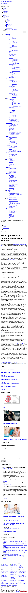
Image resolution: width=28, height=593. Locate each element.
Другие (14, 116)
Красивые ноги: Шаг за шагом (9, 379)
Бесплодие (14, 62)
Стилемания (12, 142)
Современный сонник (11, 29)
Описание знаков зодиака (15, 194)
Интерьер (11, 99)
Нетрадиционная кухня (15, 132)
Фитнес (11, 76)
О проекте (8, 208)
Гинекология (15, 59)
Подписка (11, 210)
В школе (14, 97)
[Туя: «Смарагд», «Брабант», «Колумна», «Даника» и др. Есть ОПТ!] (10, 555)
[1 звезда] (3, 363)
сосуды (13, 362)
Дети (4, 15)
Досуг (7, 19)
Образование (12, 168)
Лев (4, 407)
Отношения (12, 155)
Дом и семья (12, 202)
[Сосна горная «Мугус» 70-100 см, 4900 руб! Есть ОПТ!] (14, 543)
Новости (8, 25)
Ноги (10, 47)
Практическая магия (14, 121)
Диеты (13, 73)
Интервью (11, 185)
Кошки (13, 114)
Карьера (8, 22)
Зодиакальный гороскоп (15, 191)
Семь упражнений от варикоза (8, 386)
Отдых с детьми (13, 146)
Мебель (14, 102)
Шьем (13, 108)
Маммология (15, 60)
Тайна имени (12, 197)
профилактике (11, 259)
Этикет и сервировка (14, 134)
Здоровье (5, 11)
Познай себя (12, 206)
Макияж (14, 38)
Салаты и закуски (13, 124)
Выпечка (11, 128)
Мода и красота (13, 199)
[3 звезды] (13, 363)
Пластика (11, 55)
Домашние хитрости (14, 119)
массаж (2, 362)
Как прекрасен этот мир (15, 151)
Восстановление (16, 71)
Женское (11, 58)
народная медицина (19, 343)
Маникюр (14, 46)
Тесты (7, 21)
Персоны (11, 189)
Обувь (10, 140)
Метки (10, 214)
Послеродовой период (17, 69)
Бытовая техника (16, 103)
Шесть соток (12, 117)
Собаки (14, 115)
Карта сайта (12, 212)
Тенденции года (13, 137)
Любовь (5, 12)
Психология (6, 16)
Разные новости (13, 180)
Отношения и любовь (14, 203)
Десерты (11, 130)
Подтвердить (24, 591)
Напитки (11, 129)
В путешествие (13, 150)
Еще (4, 17)
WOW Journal (4, 3)
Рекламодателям (13, 217)
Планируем (15, 65)
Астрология (9, 28)
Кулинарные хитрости (14, 133)
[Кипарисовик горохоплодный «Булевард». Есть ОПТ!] (15, 549)
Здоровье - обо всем (14, 77)
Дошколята (12, 86)
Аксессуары (15, 104)
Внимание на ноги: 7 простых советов (10, 372)
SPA (10, 52)
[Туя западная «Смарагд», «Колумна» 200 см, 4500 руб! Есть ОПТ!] (10, 539)
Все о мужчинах (13, 154)
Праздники (12, 147)
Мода (4, 8)
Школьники (12, 93)
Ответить (5, 481)
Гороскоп (8, 190)
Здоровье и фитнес (13, 201)
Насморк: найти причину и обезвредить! (13, 516)
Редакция (9, 585)
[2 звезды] (8, 363)
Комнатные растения (17, 106)
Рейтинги (11, 188)
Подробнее (17, 591)
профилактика (7, 362)
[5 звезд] (24, 363)
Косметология (12, 54)
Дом (4, 13)
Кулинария (9, 26)
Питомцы (11, 112)
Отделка (14, 101)
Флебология (15, 50)
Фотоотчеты (12, 186)
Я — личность (12, 165)
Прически (14, 42)
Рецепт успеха (12, 172)
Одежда (11, 138)
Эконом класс (12, 120)
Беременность (12, 64)
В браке (11, 158)
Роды (13, 68)
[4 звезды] (19, 363)
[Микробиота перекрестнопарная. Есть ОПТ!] (12, 552)
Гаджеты (11, 175)
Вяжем (13, 110)
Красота (5, 9)
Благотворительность (14, 178)
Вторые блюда (12, 127)
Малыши (11, 80)
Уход (13, 37)
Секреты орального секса (10, 423)
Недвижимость (13, 177)
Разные (11, 207)
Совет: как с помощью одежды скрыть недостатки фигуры (13, 524)
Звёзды (8, 20)
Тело (10, 51)
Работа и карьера (13, 204)
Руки (10, 43)
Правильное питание (17, 75)
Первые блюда (12, 125)
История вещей (13, 143)
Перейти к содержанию (6, 1)
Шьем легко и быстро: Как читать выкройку (15, 439)
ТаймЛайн (11, 215)
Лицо (10, 36)
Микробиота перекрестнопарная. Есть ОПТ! (15, 553)
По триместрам (16, 67)
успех (16, 362)
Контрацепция (15, 63)
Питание (11, 72)
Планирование (12, 169)
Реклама (14, 585)
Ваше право (9, 24)
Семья (10, 163)
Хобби (10, 149)
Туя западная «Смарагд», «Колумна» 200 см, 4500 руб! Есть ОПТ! (14, 541)
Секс (10, 156)
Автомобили (12, 176)
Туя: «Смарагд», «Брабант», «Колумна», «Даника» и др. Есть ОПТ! (14, 557)
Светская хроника (13, 184)
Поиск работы (12, 171)
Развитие (14, 84)
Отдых (8, 145)
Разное (13, 111)
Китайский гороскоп (14, 193)
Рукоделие (11, 107)
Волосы (11, 39)
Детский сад (15, 91)
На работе (11, 164)
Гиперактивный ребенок (9, 531)
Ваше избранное (13, 211)
